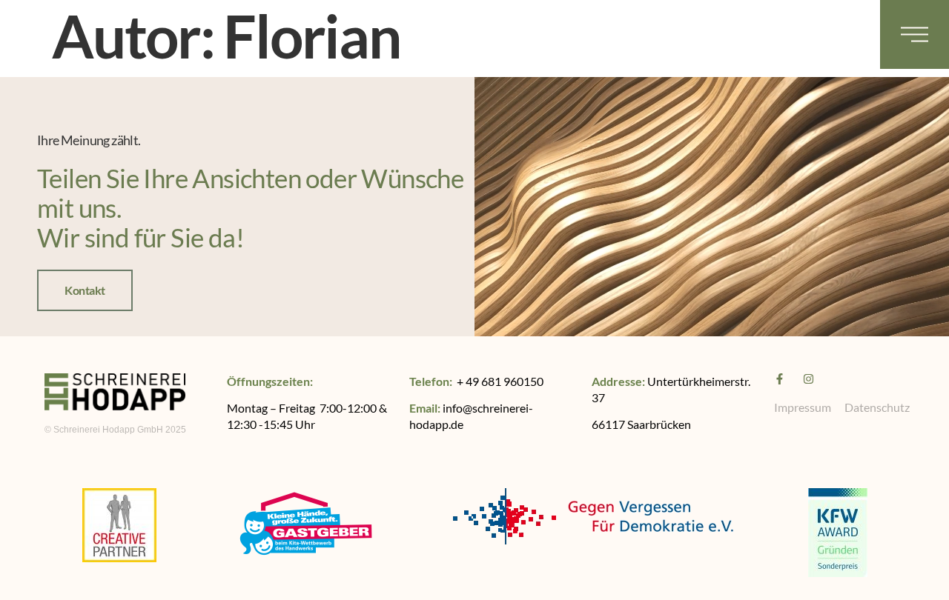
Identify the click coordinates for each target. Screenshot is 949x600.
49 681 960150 (504, 381)
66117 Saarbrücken (641, 424)
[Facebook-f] (779, 378)
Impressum (802, 407)
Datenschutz (877, 407)
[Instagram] (808, 378)
